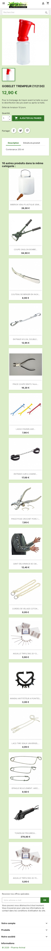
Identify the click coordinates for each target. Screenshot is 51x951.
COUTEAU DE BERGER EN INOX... (25, 294)
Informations (7, 943)
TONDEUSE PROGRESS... (25, 833)
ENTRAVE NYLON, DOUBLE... (25, 339)
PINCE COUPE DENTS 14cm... (25, 384)
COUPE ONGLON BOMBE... (25, 249)
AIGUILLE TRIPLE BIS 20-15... (25, 878)
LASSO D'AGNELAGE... (25, 429)
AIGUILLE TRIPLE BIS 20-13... (25, 653)
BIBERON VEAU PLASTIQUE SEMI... (25, 204)
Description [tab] (13, 143)
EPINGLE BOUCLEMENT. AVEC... (25, 788)
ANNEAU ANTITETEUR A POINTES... (25, 698)
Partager (13, 130)
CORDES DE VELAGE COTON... (25, 609)
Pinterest (27, 130)
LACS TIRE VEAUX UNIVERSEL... (25, 743)
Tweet (20, 130)
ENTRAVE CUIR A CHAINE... (25, 474)
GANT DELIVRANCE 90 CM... (25, 564)
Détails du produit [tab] (31, 143)
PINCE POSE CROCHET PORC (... (25, 519)
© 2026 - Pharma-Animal (13, 947)
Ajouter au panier (28, 118)
